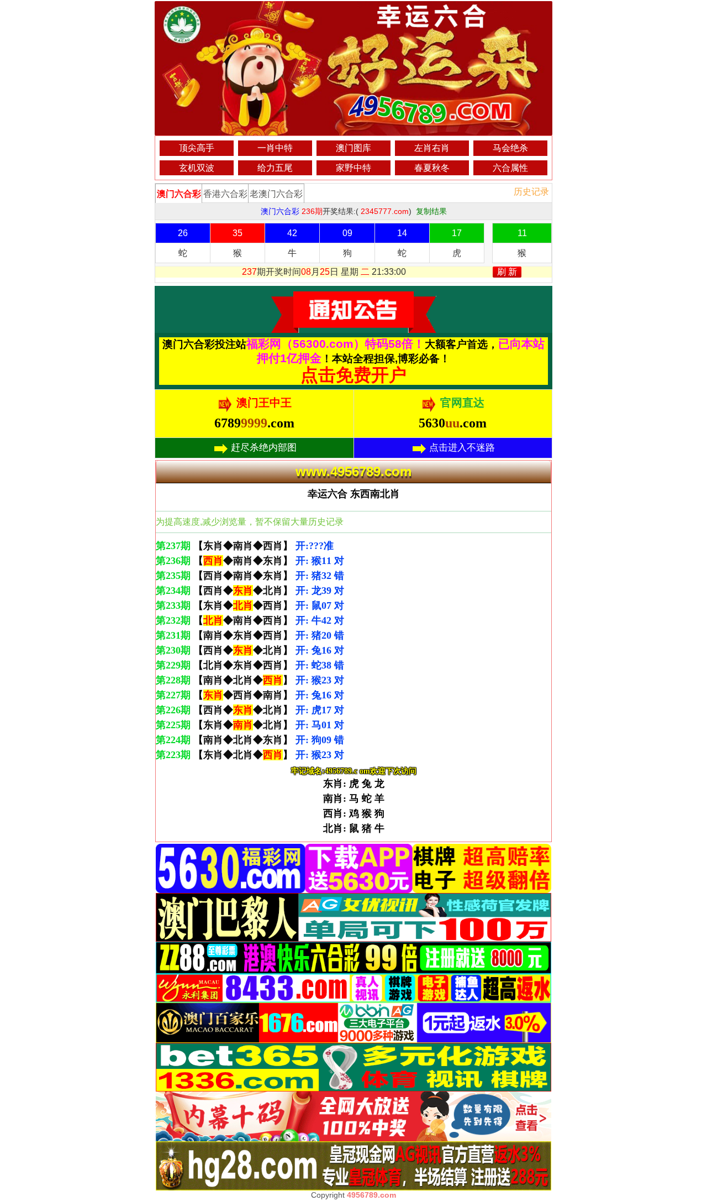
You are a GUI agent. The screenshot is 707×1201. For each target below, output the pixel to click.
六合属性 (510, 168)
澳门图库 (353, 148)
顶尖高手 (196, 148)
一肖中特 (275, 148)
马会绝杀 (510, 148)
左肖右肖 (432, 148)
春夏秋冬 (432, 168)
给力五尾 (275, 168)
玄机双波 (196, 168)
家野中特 (353, 168)
